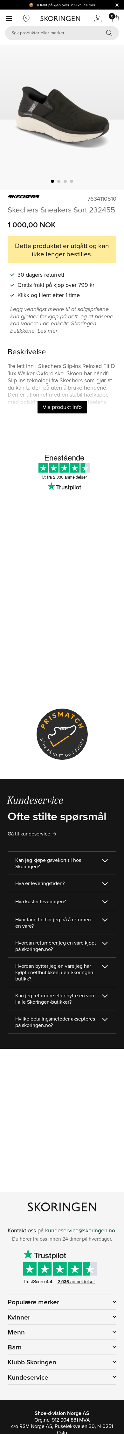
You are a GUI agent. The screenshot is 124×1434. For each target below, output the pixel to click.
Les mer (88, 5)
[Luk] (117, 5)
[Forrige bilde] (12, 117)
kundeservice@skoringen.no (80, 1230)
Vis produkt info (62, 407)
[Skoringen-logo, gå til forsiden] (60, 18)
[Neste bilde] (111, 117)
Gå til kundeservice (29, 833)
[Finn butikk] (26, 18)
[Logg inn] (97, 18)
